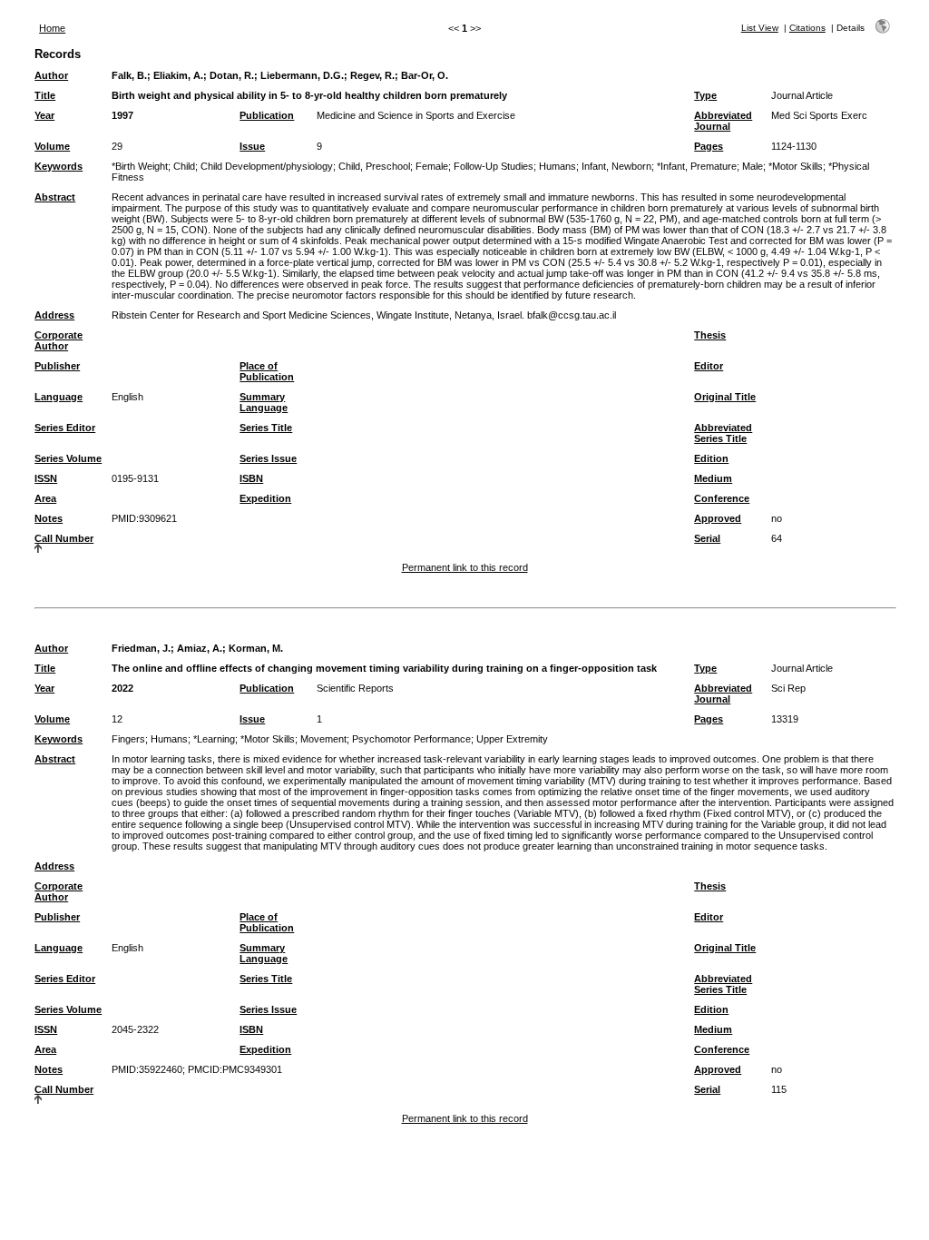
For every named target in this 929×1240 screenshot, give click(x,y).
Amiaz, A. (199, 648)
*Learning (214, 738)
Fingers (128, 738)
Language (58, 396)
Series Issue (268, 458)
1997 (122, 115)
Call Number (63, 538)
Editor (708, 365)
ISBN (251, 478)
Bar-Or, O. (424, 75)
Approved (717, 518)
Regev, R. (372, 75)
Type (705, 95)
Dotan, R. (232, 75)
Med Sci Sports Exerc (819, 115)
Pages (708, 146)
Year (44, 115)
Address (54, 315)
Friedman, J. (141, 648)
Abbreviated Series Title (723, 433)
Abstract (54, 197)
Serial (707, 538)
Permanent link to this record (465, 567)
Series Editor (64, 427)
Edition (711, 458)
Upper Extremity (512, 738)
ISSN (45, 478)
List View (759, 28)
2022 (122, 688)
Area (45, 498)
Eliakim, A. (178, 75)
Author (51, 75)
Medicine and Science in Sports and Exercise (416, 115)
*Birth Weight (140, 166)
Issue (252, 146)
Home (52, 28)
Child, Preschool (374, 166)
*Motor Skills (795, 166)
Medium (713, 478)
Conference (721, 498)
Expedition (265, 498)
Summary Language (264, 402)
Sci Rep (788, 688)
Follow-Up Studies (493, 166)
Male (752, 166)
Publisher (57, 365)
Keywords (58, 166)
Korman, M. (256, 648)
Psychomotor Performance (411, 738)
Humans (557, 166)
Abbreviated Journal (723, 121)
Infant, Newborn (616, 166)
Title (44, 95)
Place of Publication (267, 371)
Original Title (725, 396)
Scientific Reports (355, 688)
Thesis (710, 335)
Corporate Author (58, 340)
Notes (48, 518)
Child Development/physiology (266, 166)
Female (432, 166)
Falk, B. (129, 75)
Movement (323, 738)
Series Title (266, 427)
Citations (807, 28)
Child (184, 166)
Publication (267, 115)
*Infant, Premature (697, 166)
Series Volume (68, 458)
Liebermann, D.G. (302, 75)
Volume (52, 146)
